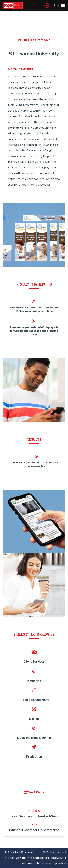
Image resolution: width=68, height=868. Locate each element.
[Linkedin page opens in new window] (46, 5)
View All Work (35, 792)
